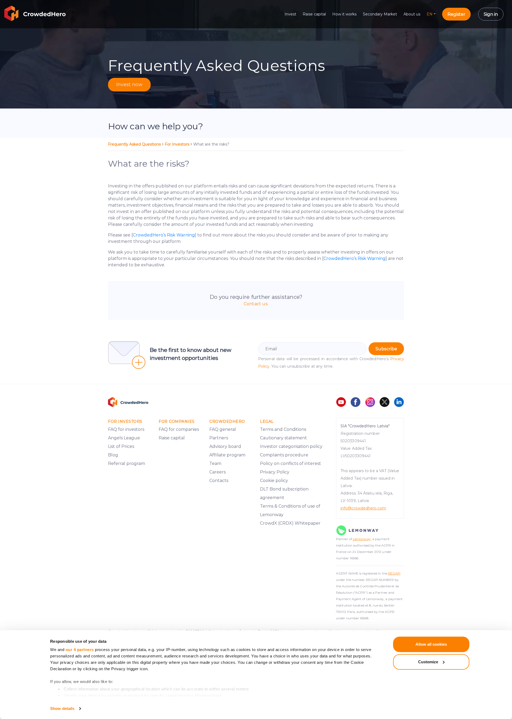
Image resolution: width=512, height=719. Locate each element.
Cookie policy (274, 480)
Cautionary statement (283, 437)
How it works (344, 14)
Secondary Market (380, 14)
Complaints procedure (284, 454)
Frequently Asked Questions (135, 144)
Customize (428, 662)
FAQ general (222, 429)
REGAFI (394, 573)
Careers (217, 472)
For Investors (177, 144)
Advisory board (225, 446)
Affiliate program (227, 454)
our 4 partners (80, 649)
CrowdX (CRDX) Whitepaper (290, 523)
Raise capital (314, 14)
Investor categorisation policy (291, 446)
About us (411, 14)
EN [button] (430, 14)
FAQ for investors (126, 429)
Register (456, 14)
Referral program (126, 463)
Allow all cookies (431, 644)
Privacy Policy (274, 472)
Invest (290, 14)
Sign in (491, 14)
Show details (62, 708)
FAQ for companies (179, 429)
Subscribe (386, 348)
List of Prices (121, 446)
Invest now (129, 84)
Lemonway (362, 539)
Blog (113, 454)
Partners (218, 437)
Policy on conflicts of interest (290, 463)
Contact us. (256, 303)
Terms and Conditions (283, 429)
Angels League (124, 437)
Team (215, 463)
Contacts (218, 480)
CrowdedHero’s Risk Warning (164, 235)
